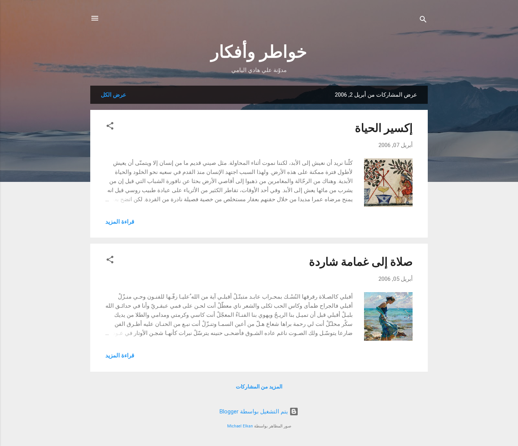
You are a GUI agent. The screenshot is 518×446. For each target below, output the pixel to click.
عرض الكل (113, 94)
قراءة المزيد (119, 221)
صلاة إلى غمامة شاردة (361, 261)
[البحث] (423, 20)
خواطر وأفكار (259, 52)
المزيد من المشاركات (259, 386)
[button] (110, 127)
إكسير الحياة (384, 128)
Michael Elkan (240, 426)
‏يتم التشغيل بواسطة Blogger (254, 411)
